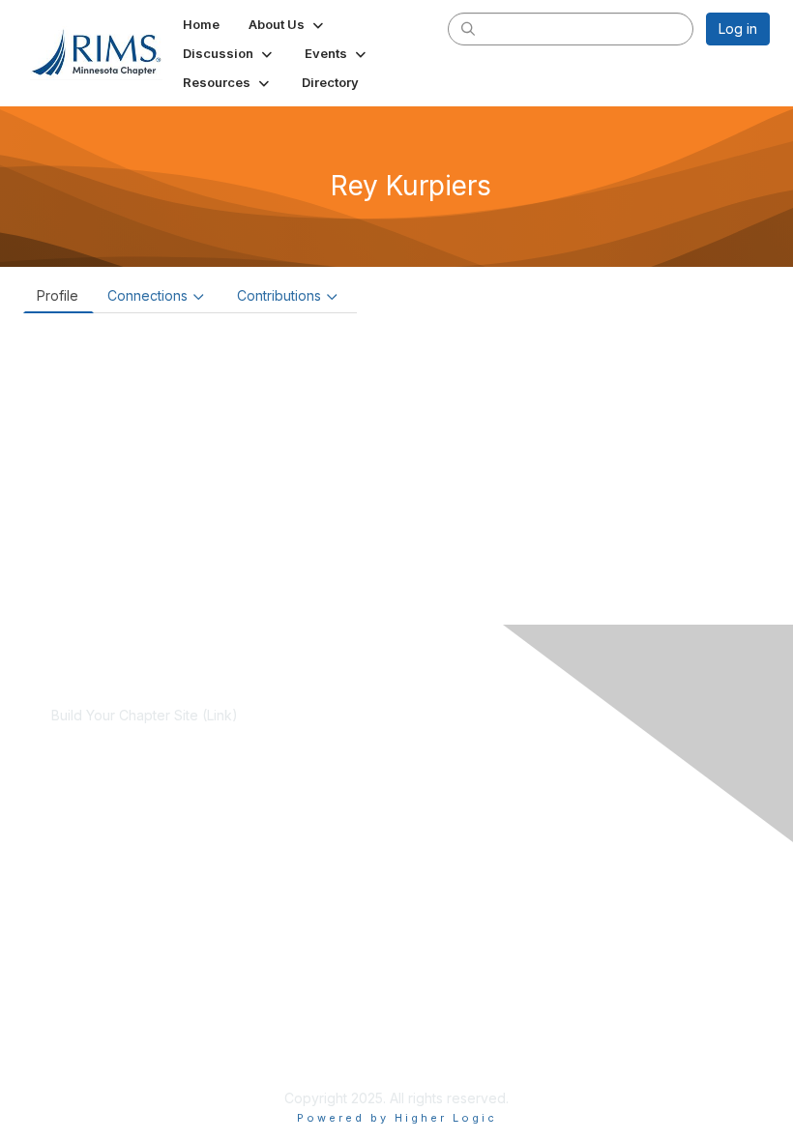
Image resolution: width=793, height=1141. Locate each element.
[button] (287, 24)
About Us (80, 985)
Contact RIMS (93, 1003)
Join (64, 831)
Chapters (80, 869)
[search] (468, 28)
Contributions (279, 295)
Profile (57, 295)
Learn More (88, 849)
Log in (738, 28)
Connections (147, 295)
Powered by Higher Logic (397, 1118)
